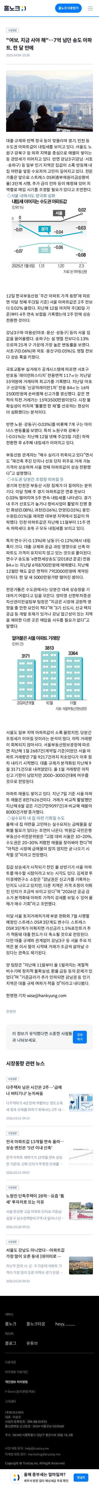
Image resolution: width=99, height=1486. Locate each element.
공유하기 (80, 1037)
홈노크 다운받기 (68, 8)
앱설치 (81, 1477)
